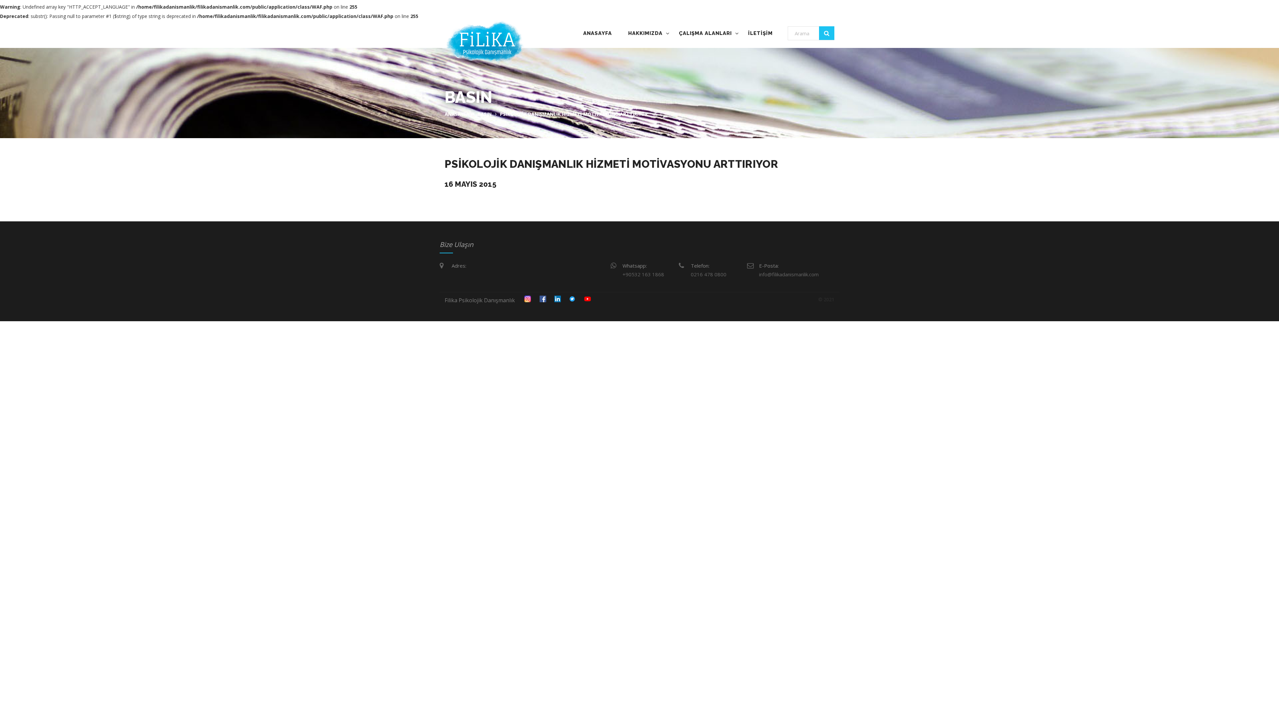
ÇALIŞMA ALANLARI (705, 33)
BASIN (485, 114)
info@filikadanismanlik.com (789, 274)
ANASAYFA (597, 33)
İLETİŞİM (760, 33)
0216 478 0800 (708, 274)
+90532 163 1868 (643, 274)
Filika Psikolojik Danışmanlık (480, 300)
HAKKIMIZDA (645, 33)
